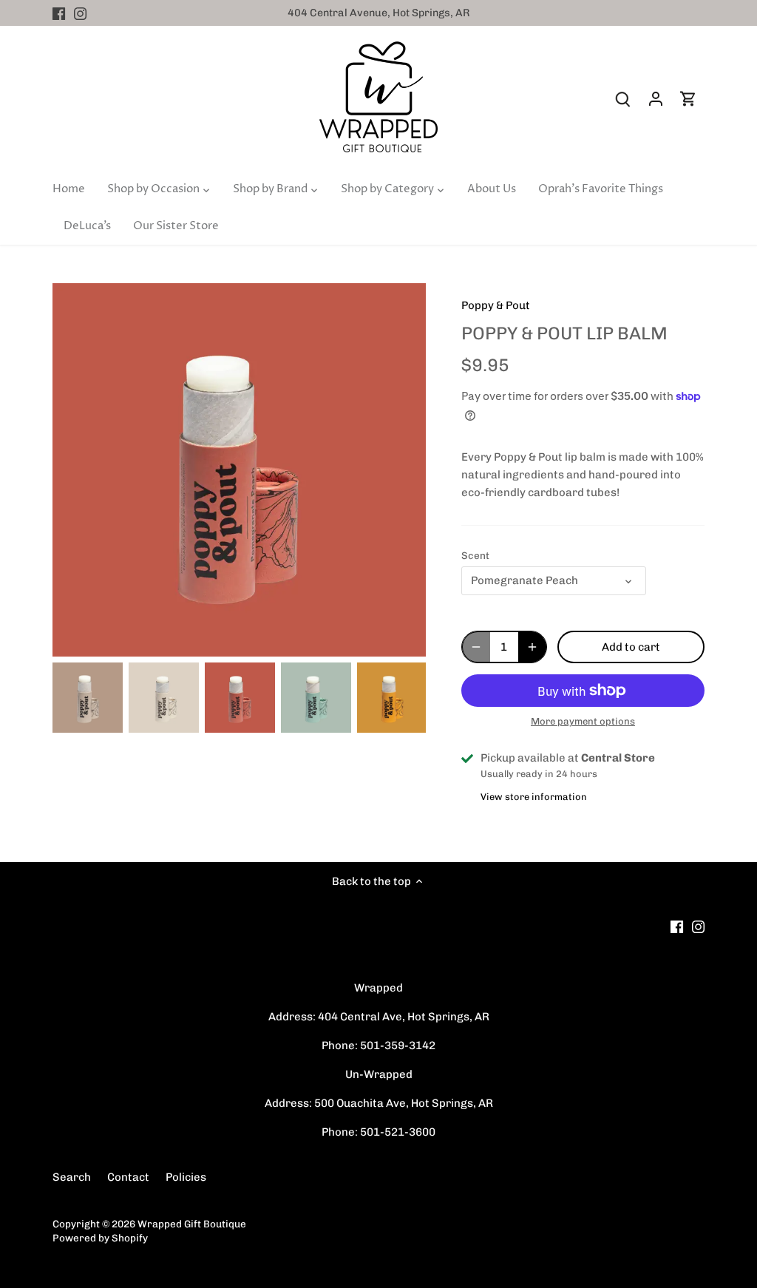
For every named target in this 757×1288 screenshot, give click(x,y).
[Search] (623, 98)
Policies (186, 1177)
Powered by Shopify (100, 1238)
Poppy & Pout (495, 305)
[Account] (655, 98)
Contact (128, 1177)
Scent (475, 555)
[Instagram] (80, 13)
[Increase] (532, 646)
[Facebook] (58, 13)
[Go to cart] (688, 98)
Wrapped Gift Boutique (192, 1224)
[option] (87, 697)
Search (71, 1177)
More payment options (583, 721)
